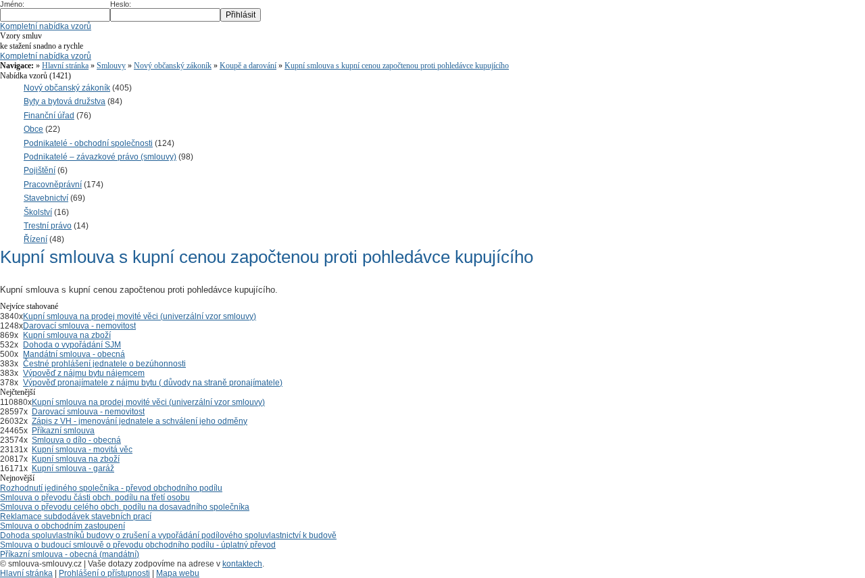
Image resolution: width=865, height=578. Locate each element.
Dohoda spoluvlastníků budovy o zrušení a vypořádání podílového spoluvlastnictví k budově (168, 535)
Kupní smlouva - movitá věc (82, 449)
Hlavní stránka (65, 65)
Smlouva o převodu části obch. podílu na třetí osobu (95, 497)
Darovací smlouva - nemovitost (79, 326)
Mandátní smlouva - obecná (74, 354)
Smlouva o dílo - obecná (76, 440)
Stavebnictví (46, 198)
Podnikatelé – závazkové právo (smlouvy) (100, 157)
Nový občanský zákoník (173, 65)
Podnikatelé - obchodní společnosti (88, 143)
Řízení (35, 239)
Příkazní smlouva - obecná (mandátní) (69, 554)
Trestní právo (48, 226)
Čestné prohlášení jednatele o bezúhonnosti (104, 363)
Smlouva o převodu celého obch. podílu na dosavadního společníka (124, 507)
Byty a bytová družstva (64, 101)
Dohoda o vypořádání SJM (72, 345)
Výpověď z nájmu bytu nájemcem (84, 373)
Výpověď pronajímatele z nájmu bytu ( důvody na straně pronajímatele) (152, 382)
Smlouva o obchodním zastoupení (62, 526)
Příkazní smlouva (63, 430)
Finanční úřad (49, 115)
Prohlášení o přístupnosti (104, 573)
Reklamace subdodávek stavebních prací (75, 516)
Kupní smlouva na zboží (67, 335)
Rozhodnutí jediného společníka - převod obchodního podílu (111, 488)
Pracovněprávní (53, 184)
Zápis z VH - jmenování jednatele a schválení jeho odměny (139, 421)
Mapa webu (177, 573)
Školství (38, 212)
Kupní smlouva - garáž (73, 468)
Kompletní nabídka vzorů (45, 26)
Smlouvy (111, 65)
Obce (33, 129)
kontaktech (242, 564)
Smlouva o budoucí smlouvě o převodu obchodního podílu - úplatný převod (138, 545)
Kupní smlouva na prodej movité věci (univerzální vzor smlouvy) (139, 316)
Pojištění (39, 170)
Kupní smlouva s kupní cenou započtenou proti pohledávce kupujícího (397, 65)
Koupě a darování (248, 65)
